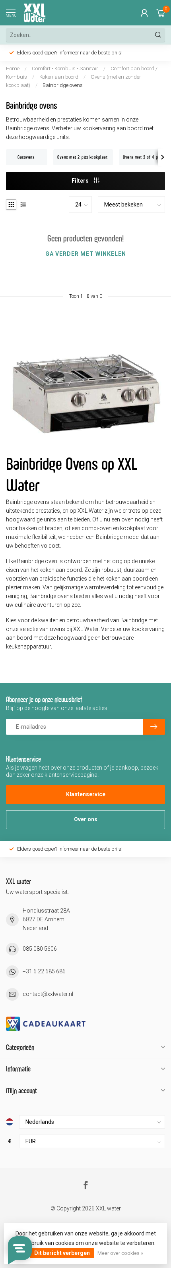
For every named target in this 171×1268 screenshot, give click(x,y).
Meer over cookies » (120, 1253)
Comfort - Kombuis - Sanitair (65, 68)
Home (12, 68)
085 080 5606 (40, 949)
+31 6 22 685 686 (44, 971)
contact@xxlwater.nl (48, 994)
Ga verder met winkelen (85, 254)
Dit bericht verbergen (62, 1253)
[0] (160, 13)
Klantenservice (85, 794)
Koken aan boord (59, 77)
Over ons (85, 819)
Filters (81, 181)
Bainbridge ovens (63, 85)
